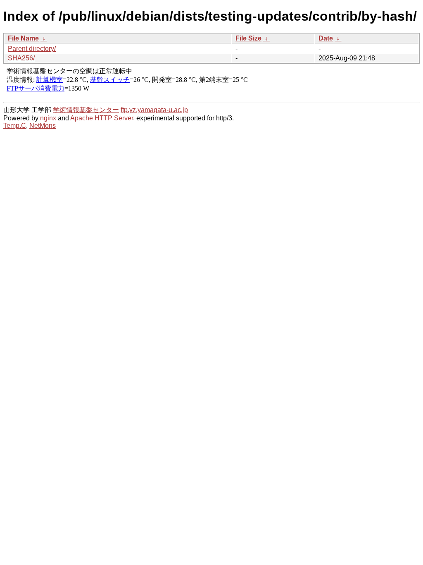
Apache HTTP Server (101, 118)
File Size (248, 38)
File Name (23, 38)
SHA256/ (21, 58)
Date (325, 38)
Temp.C (14, 125)
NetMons (42, 125)
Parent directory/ (32, 48)
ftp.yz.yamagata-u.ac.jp (154, 109)
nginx (48, 118)
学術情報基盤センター (86, 109)
